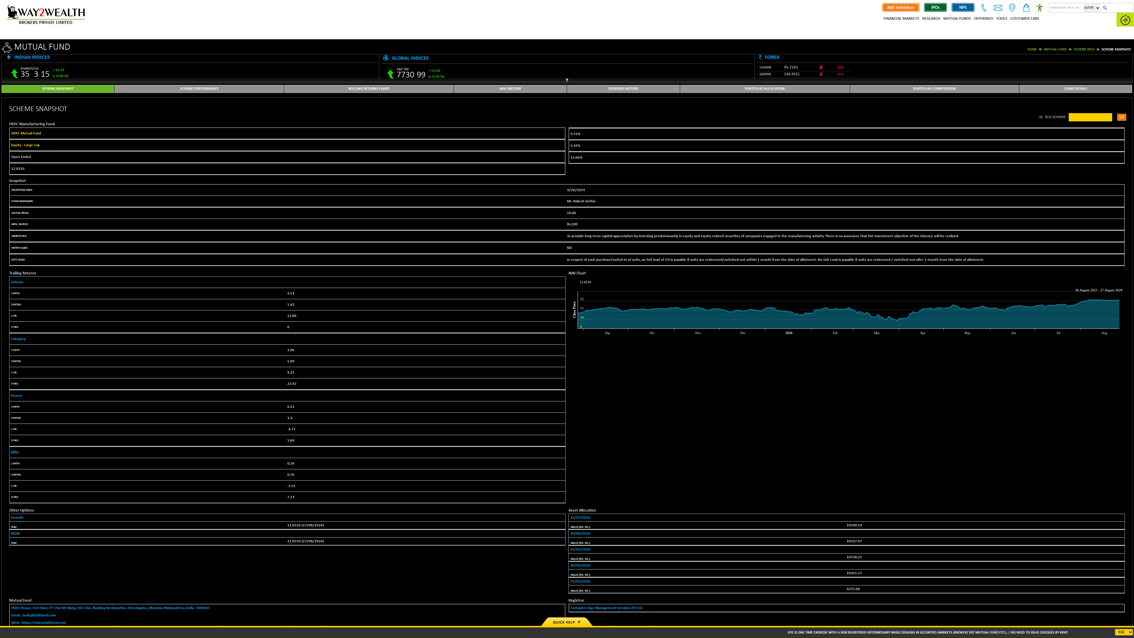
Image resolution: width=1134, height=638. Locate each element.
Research (931, 19)
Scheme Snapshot (58, 89)
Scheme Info (1084, 49)
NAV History (510, 89)
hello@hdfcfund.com (39, 615)
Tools (1001, 19)
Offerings (983, 19)
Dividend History (623, 89)
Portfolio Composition (934, 89)
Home (1032, 49)
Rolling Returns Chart (369, 89)
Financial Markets (901, 19)
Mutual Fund (1055, 49)
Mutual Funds (957, 19)
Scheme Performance (199, 89)
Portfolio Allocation (765, 89)
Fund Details (1076, 89)
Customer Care (1025, 19)
